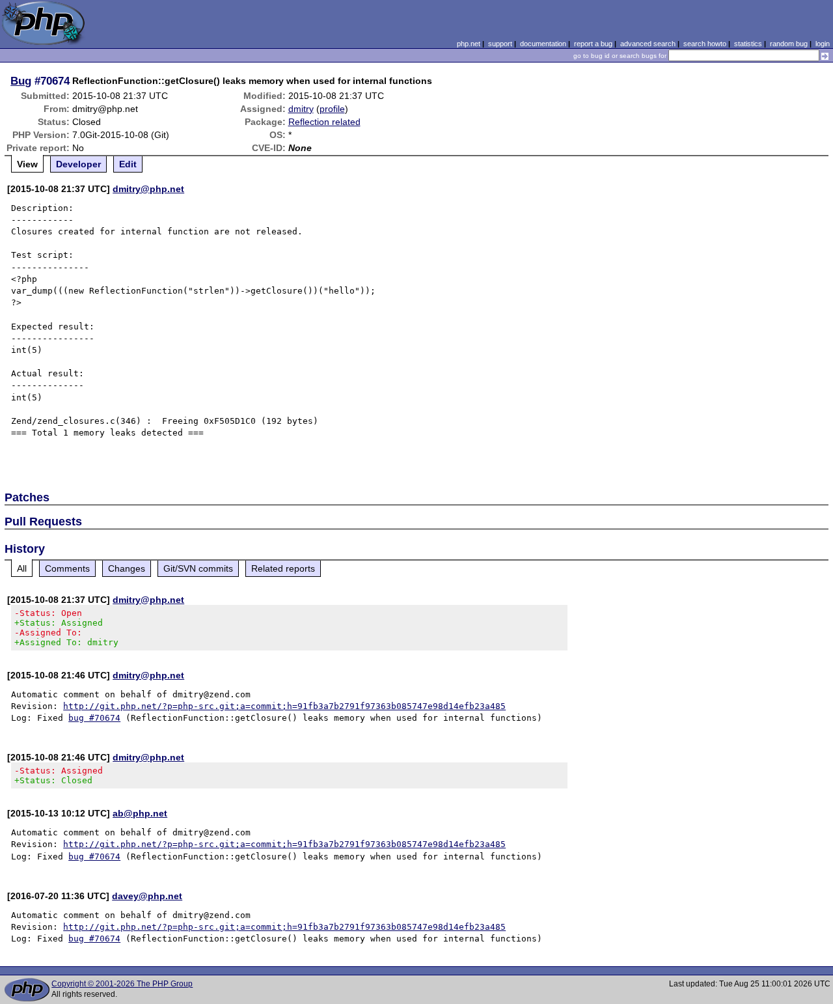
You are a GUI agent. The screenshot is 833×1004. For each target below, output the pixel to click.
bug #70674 (94, 718)
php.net (468, 44)
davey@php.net (147, 896)
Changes (126, 568)
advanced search (648, 44)
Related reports (283, 568)
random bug (789, 44)
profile (332, 109)
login (822, 44)
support (500, 44)
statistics (748, 44)
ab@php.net (140, 813)
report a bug (593, 44)
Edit (128, 164)
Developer (78, 164)
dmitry (301, 109)
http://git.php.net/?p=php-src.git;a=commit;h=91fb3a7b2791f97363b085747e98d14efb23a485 (284, 706)
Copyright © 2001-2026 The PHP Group (122, 983)
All (22, 568)
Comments (67, 568)
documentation (543, 44)
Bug (20, 80)
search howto (704, 44)
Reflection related (324, 122)
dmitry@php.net (148, 189)
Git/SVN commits (198, 568)
